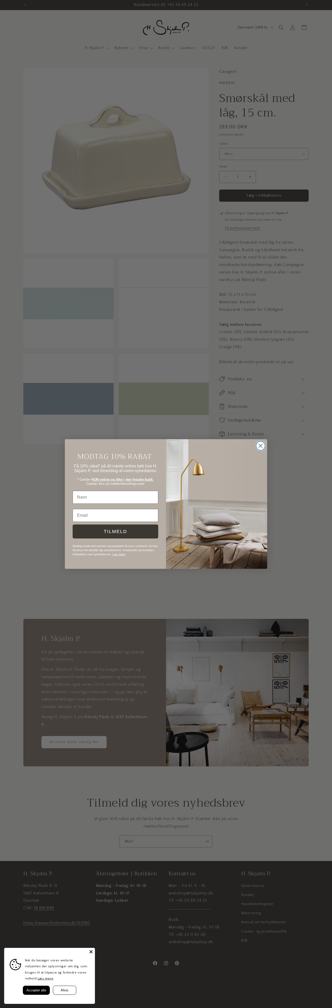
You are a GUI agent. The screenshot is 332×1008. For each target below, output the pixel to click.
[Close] (91, 951)
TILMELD (115, 531)
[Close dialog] (260, 445)
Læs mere (45, 978)
